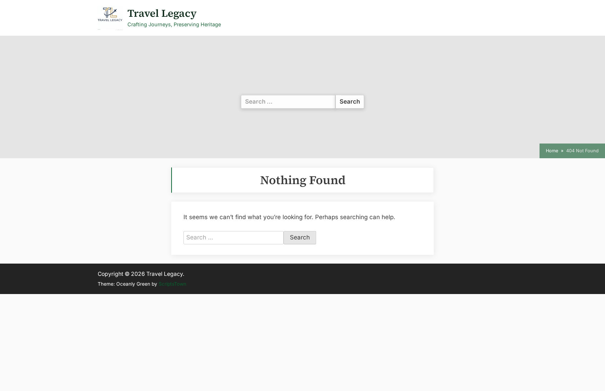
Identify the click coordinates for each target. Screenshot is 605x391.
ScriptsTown (172, 284)
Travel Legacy (162, 13)
